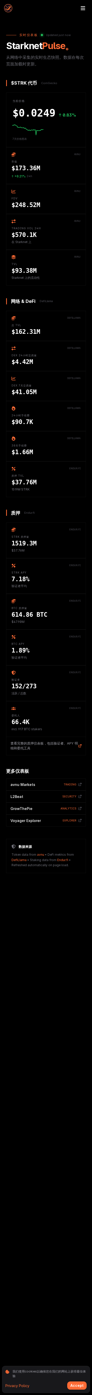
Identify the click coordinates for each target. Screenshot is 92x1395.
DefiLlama (19, 860)
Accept (77, 1385)
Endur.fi (62, 860)
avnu (40, 854)
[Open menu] (83, 8)
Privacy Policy (17, 1385)
